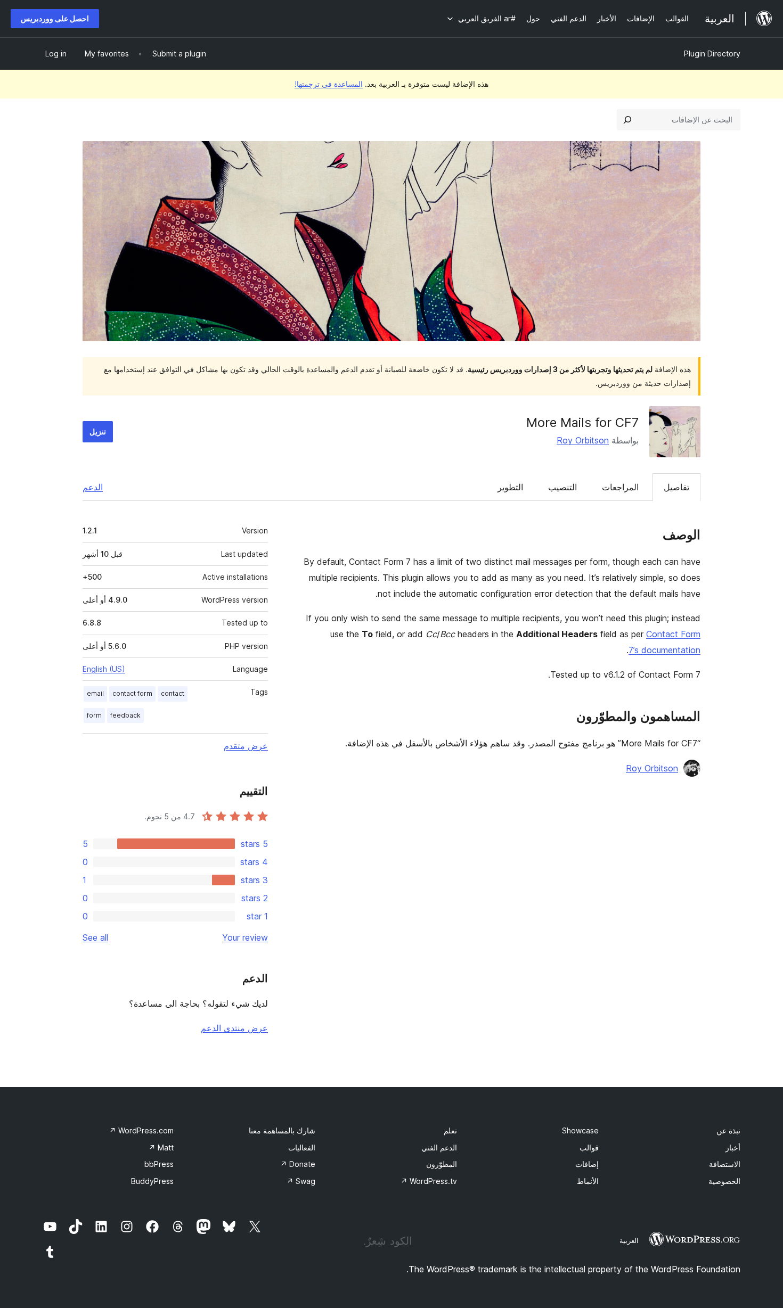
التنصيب (562, 487)
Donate (297, 1164)
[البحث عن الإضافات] (627, 119)
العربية (629, 1240)
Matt (161, 1147)
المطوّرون (441, 1164)
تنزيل (97, 431)
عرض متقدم (246, 746)
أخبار (732, 1147)
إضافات (587, 1164)
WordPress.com (141, 1130)
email (95, 693)
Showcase (580, 1130)
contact (172, 693)
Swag (301, 1181)
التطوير (510, 487)
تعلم (450, 1130)
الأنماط (588, 1181)
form (94, 715)
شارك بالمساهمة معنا (282, 1130)
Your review (245, 937)
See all (95, 937)
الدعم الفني (439, 1147)
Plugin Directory (712, 53)
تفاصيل (676, 487)
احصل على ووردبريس (55, 18)
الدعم (93, 487)
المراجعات (620, 487)
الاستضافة (724, 1164)
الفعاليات (301, 1147)
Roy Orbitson (583, 440)
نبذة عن (728, 1130)
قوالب (589, 1147)
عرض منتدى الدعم (234, 1028)
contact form (132, 693)
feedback (125, 715)
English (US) (104, 668)
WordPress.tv (429, 1181)
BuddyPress (152, 1181)
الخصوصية (724, 1181)
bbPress (159, 1164)
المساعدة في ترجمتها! (329, 83)
